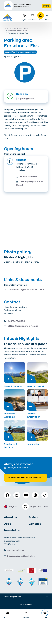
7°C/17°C (26, 617)
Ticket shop (32, 19)
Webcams (7, 617)
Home (6, 28)
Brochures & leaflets (10, 445)
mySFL (24, 19)
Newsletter (33, 444)
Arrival (34, 517)
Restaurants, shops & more (17, 31)
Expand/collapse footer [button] (12, 597)
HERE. (7, 139)
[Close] (2, 5)
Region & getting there (20, 28)
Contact (35, 524)
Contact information (33, 415)
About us (10, 517)
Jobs (7, 524)
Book (41, 19)
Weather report (35, 386)
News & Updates (13, 386)
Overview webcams (9, 415)
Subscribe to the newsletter (25, 477)
